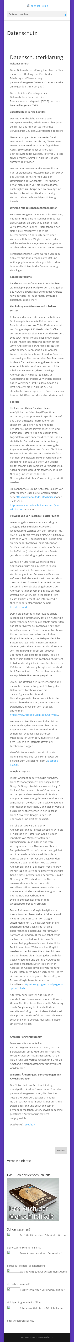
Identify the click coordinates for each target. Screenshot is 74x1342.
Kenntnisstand (18, 607)
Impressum (28, 1337)
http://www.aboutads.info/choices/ (36, 497)
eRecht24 (30, 1124)
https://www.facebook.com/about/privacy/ (34, 714)
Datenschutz (45, 1337)
